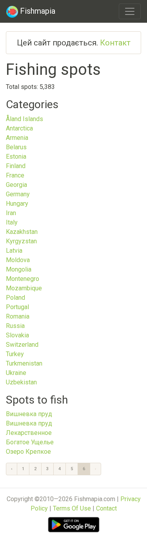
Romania (17, 316)
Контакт (115, 42)
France (15, 175)
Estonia (16, 156)
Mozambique (24, 288)
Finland (15, 166)
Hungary (17, 203)
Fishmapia (36, 11)
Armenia (17, 137)
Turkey (15, 354)
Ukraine (16, 373)
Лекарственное (29, 432)
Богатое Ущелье (30, 442)
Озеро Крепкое (28, 451)
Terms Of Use (72, 508)
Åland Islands (24, 119)
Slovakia (17, 335)
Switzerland (22, 344)
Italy (12, 222)
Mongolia (18, 269)
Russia (15, 326)
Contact (106, 508)
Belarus (16, 147)
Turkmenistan (24, 363)
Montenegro (22, 278)
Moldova (18, 260)
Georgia (16, 184)
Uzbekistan (21, 382)
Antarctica (19, 128)
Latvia (14, 250)
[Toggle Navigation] (130, 11)
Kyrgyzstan (21, 241)
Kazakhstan (22, 231)
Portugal (17, 307)
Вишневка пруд (29, 414)
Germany (18, 194)
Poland (15, 297)
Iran (11, 213)
